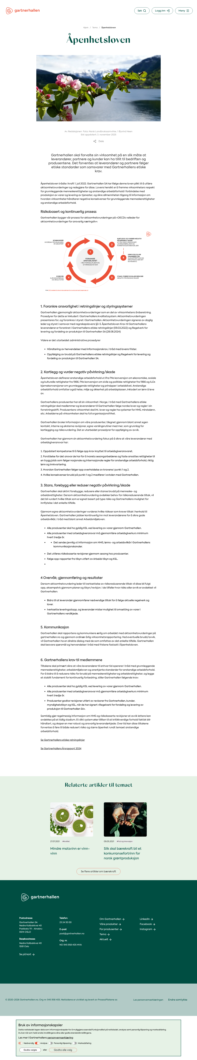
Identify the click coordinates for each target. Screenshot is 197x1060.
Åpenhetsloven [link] (108, 27)
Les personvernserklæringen (148, 999)
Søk (140, 10)
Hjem (85, 27)
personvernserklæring (60, 1037)
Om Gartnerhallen (110, 919)
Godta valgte (30, 1050)
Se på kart (25, 954)
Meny (182, 10)
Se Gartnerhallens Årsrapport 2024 (61, 748)
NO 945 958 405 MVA (71, 944)
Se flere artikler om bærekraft (98, 871)
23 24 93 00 (66, 922)
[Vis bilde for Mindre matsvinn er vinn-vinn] (71, 819)
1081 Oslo (24, 946)
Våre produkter (109, 924)
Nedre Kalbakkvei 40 (30, 943)
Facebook (146, 924)
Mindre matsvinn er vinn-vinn (70, 851)
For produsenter (109, 929)
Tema (95, 27)
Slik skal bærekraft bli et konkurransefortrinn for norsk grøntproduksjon (122, 853)
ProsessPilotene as (107, 999)
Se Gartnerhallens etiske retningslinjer (63, 740)
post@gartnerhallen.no (72, 933)
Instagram (146, 929)
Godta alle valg (63, 1050)
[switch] (20, 1043)
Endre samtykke (177, 999)
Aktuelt (104, 939)
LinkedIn (145, 919)
